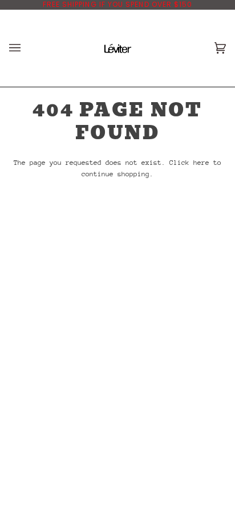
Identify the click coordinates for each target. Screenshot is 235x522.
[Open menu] (26, 48)
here (201, 163)
